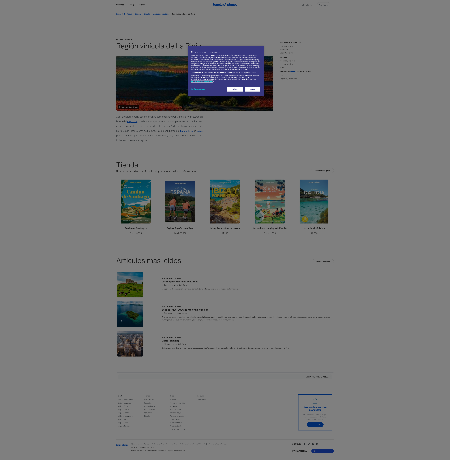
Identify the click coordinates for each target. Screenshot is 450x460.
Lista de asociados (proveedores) (202, 81)
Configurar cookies (198, 89)
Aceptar (252, 89)
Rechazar (234, 89)
